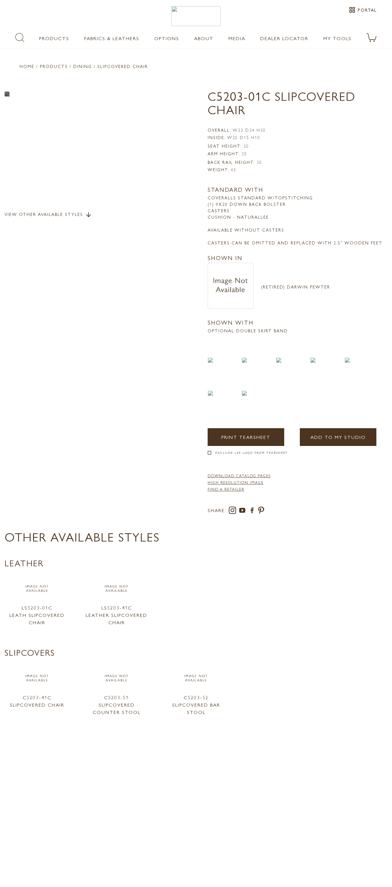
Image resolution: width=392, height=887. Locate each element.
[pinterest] (261, 511)
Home (27, 66)
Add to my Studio (338, 436)
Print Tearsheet (245, 436)
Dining (82, 66)
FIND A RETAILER (226, 489)
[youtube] (243, 511)
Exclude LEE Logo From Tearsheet (251, 453)
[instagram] (234, 511)
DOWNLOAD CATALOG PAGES (239, 475)
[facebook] (253, 511)
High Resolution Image (236, 482)
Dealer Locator (284, 38)
